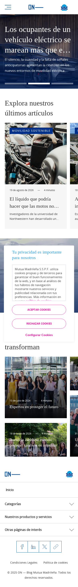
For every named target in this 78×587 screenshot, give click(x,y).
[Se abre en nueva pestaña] (69, 474)
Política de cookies (55, 562)
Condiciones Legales (23, 562)
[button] (16, 83)
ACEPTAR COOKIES (39, 309)
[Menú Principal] (8, 7)
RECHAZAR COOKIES (39, 323)
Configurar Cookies (39, 335)
